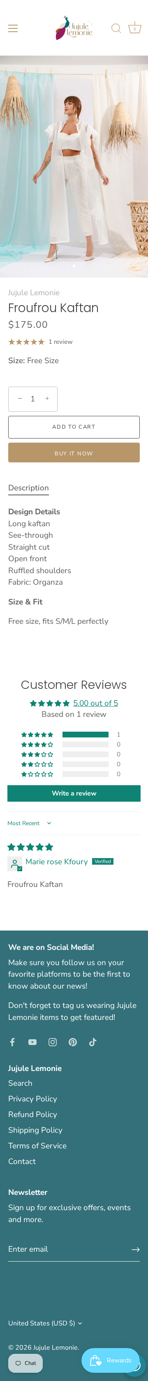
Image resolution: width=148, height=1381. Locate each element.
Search (20, 1083)
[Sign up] (136, 1250)
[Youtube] (32, 1041)
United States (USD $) (41, 1323)
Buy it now (74, 453)
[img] (30, 847)
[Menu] (13, 28)
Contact (22, 1161)
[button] (37, 734)
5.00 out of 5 (95, 703)
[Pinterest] (73, 1041)
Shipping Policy (35, 1130)
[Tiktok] (93, 1041)
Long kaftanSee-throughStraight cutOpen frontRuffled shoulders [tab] (58, 566)
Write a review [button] (74, 793)
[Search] (116, 30)
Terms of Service (37, 1146)
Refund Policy (32, 1114)
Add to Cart (74, 427)
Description (28, 488)
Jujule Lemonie (34, 292)
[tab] (32, 488)
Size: (16, 361)
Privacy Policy (32, 1099)
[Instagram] (53, 1041)
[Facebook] (12, 1041)
